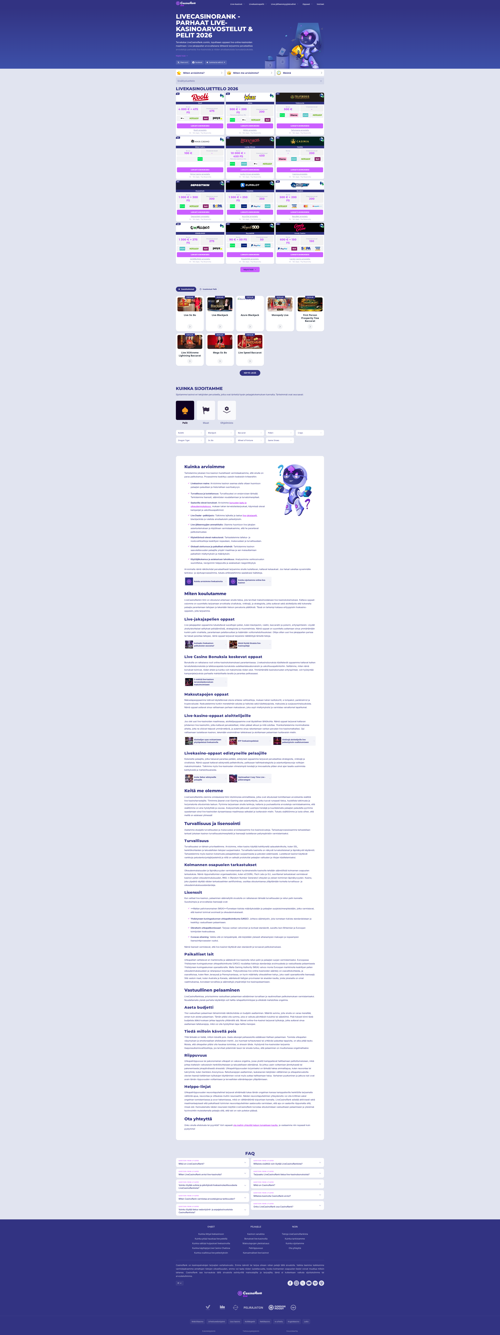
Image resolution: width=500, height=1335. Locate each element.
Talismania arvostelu (300, 130)
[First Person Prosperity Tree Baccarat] (310, 313)
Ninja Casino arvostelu (200, 174)
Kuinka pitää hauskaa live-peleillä (211, 1238)
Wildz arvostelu (250, 130)
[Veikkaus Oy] (208, 1307)
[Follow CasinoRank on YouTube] (309, 1283)
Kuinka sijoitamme (295, 1243)
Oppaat (306, 4)
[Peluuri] (235, 1307)
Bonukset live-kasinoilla (255, 1238)
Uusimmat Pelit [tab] (210, 289)
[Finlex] (222, 1307)
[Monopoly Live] (280, 313)
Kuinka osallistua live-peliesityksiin (211, 1252)
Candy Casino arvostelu (300, 259)
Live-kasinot (236, 4)
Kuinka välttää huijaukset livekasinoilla (211, 1243)
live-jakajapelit (250, 515)
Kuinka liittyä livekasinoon (211, 1234)
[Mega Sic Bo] (220, 349)
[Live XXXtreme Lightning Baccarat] (190, 349)
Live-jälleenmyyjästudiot (283, 4)
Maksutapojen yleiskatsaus (256, 1243)
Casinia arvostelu (299, 174)
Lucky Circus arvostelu (250, 174)
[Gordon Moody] (277, 1307)
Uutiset (320, 4)
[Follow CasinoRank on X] (302, 1283)
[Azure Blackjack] (250, 313)
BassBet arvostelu (300, 216)
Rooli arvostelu (200, 130)
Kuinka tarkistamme (295, 1238)
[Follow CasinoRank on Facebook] (290, 1283)
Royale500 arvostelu (250, 259)
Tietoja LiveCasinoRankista (295, 1234)
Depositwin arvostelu (200, 216)
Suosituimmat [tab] (187, 289)
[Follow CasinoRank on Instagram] (296, 1283)
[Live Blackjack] (220, 313)
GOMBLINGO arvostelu (200, 259)
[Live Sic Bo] (190, 313)
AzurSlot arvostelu (250, 216)
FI (178, 1283)
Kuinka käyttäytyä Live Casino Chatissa (211, 1248)
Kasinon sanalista (255, 1234)
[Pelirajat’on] (253, 1307)
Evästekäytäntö (208, 1331)
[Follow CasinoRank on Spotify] (315, 1283)
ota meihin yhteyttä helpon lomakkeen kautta (255, 1125)
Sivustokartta (292, 1331)
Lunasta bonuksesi (200, 126)
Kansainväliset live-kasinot (256, 1252)
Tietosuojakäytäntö (251, 1331)
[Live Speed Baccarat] (250, 349)
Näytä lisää (248, 269)
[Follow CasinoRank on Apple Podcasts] (321, 1283)
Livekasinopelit (256, 4)
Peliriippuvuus (256, 1248)
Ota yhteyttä (295, 1248)
